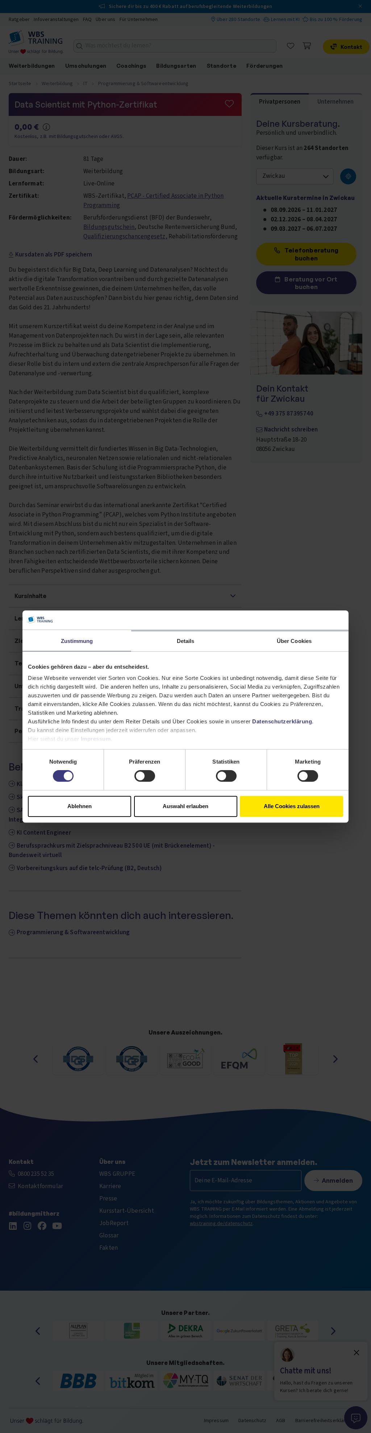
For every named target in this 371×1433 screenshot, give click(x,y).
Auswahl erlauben (185, 806)
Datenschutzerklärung (282, 721)
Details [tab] (186, 641)
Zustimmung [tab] (77, 641)
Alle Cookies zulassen (292, 806)
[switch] (144, 776)
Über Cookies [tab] (294, 641)
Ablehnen (79, 806)
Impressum (96, 739)
